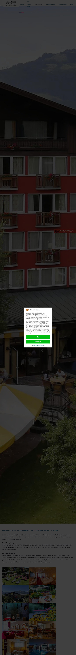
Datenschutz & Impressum (38, 345)
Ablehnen (38, 341)
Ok (38, 337)
